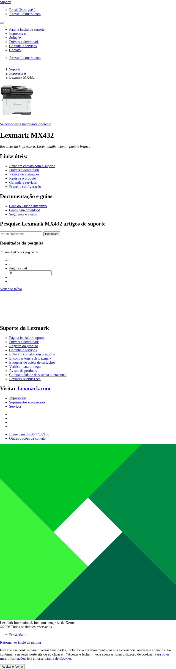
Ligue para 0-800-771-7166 (29, 434)
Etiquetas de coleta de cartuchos (32, 362)
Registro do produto (23, 346)
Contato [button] (15, 50)
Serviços (15, 406)
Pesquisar (51, 234)
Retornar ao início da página (20, 642)
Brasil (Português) (22, 10)
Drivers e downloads (24, 170)
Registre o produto (22, 178)
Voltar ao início (11, 289)
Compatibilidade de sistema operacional (37, 375)
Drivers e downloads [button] (24, 42)
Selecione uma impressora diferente (25, 124)
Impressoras (17, 73)
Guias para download (24, 210)
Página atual (18, 268)
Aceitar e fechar (12, 666)
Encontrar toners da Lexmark (30, 358)
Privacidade (17, 635)
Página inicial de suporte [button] (26, 29)
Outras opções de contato (27, 438)
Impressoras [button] (17, 33)
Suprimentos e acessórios (27, 402)
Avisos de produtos (23, 371)
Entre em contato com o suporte (32, 166)
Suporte (14, 69)
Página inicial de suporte (26, 338)
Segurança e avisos (23, 214)
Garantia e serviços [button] (23, 46)
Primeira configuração (25, 186)
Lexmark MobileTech (25, 379)
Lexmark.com (33, 388)
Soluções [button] (15, 38)
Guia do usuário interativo (28, 206)
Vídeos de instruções (24, 174)
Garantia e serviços (23, 182)
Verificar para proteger (25, 366)
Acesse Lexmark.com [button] (25, 14)
